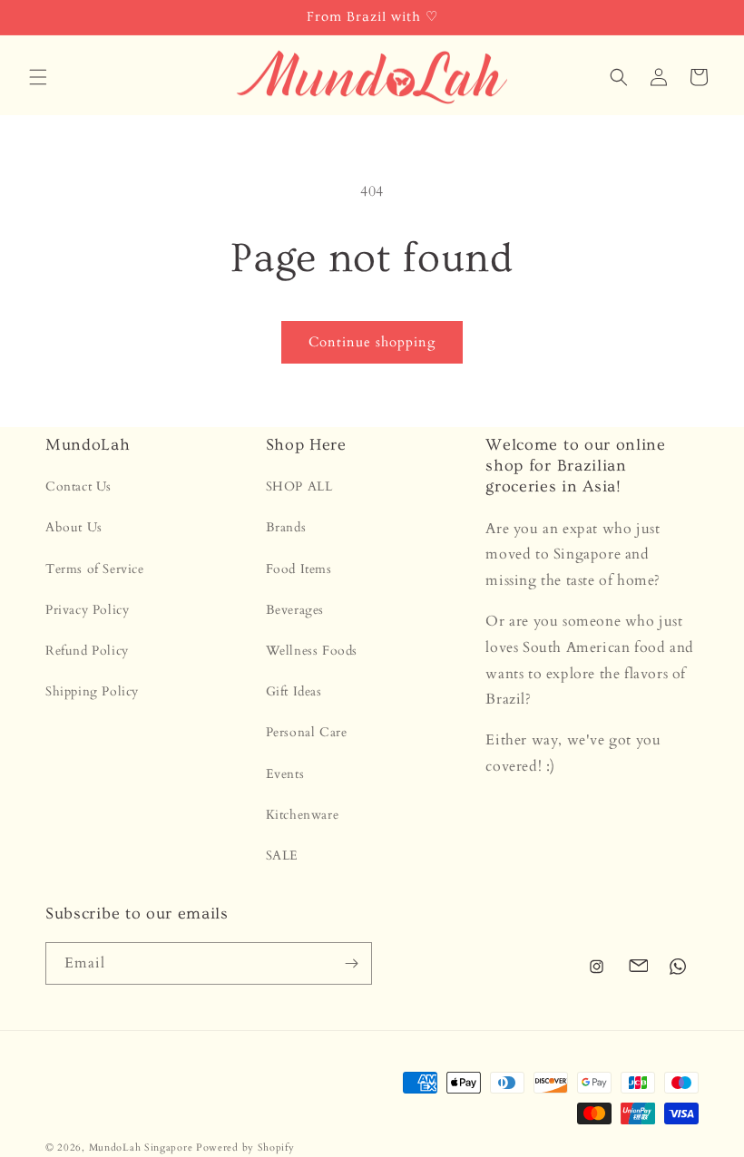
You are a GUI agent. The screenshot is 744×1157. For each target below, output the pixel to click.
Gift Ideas (294, 691)
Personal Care (307, 732)
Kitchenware (302, 814)
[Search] (619, 77)
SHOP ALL (299, 486)
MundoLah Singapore (141, 1147)
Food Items (299, 569)
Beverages (295, 609)
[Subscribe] (351, 963)
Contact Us (78, 486)
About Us (74, 527)
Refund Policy (87, 650)
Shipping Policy (92, 691)
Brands (286, 527)
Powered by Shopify (245, 1147)
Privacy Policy (87, 609)
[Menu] (38, 77)
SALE (282, 855)
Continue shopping (372, 342)
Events (285, 774)
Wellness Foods (311, 650)
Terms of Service (94, 569)
